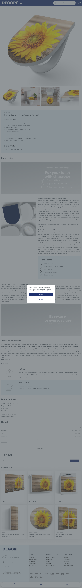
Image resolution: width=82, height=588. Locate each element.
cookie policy (48, 290)
